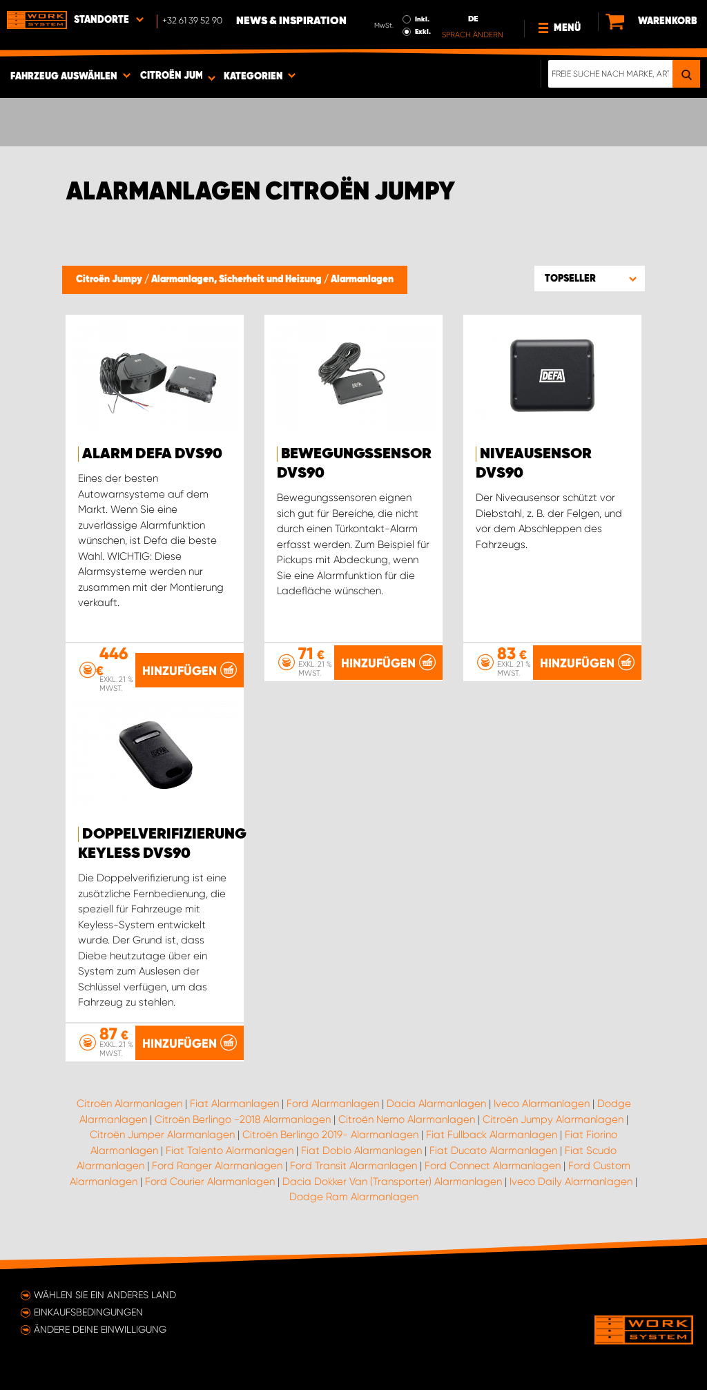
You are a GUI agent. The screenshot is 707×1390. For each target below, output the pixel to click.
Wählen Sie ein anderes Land (105, 1294)
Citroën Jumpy (110, 279)
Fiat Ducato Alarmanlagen (493, 1150)
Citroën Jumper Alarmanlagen (162, 1134)
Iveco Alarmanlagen (542, 1103)
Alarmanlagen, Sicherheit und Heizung (237, 279)
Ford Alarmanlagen (333, 1103)
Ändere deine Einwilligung (100, 1329)
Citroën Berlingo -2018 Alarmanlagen (243, 1119)
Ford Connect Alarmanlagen (493, 1165)
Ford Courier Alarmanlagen (210, 1181)
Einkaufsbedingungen (88, 1312)
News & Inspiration (291, 21)
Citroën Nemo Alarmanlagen (406, 1119)
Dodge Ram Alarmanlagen (353, 1197)
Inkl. (422, 19)
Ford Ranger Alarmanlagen (217, 1165)
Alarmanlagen (362, 279)
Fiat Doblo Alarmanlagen (361, 1150)
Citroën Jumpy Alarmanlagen (553, 1119)
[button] (589, 278)
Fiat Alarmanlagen (234, 1103)
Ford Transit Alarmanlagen (353, 1165)
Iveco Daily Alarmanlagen (571, 1181)
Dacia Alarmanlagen (436, 1103)
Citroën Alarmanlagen (129, 1103)
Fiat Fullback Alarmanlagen (491, 1134)
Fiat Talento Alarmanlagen (229, 1150)
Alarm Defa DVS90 (152, 454)
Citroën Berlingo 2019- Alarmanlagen (330, 1134)
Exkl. (423, 31)
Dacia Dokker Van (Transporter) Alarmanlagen (392, 1181)
